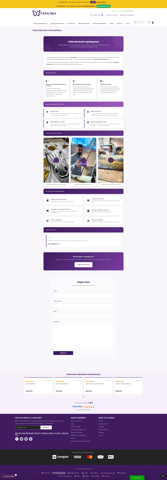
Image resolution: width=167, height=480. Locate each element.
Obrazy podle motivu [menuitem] (57, 23)
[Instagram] (21, 439)
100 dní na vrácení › (103, 6)
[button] (63, 353)
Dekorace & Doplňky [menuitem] (99, 23)
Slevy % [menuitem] (119, 23)
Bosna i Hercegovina (64, 476)
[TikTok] (26, 439)
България (121, 473)
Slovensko (46, 473)
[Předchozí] (79, 397)
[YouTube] (30, 439)
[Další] (88, 397)
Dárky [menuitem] (111, 23)
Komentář (56, 321)
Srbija (85, 473)
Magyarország (73, 473)
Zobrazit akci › (101, 2)
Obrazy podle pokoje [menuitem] (40, 23)
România (94, 473)
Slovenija (106, 476)
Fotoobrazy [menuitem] (71, 23)
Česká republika (59, 473)
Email (55, 311)
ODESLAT (46, 427)
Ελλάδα (86, 476)
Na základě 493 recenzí (83, 409)
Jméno (55, 291)
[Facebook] (17, 439)
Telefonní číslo (57, 301)
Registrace (131, 15)
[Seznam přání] (149, 22)
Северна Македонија (108, 473)
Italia (77, 476)
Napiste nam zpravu (83, 264)
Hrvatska (95, 476)
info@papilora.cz (55, 244)
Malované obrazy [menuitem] (83, 23)
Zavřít (133, 6)
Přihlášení (122, 15)
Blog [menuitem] (127, 23)
